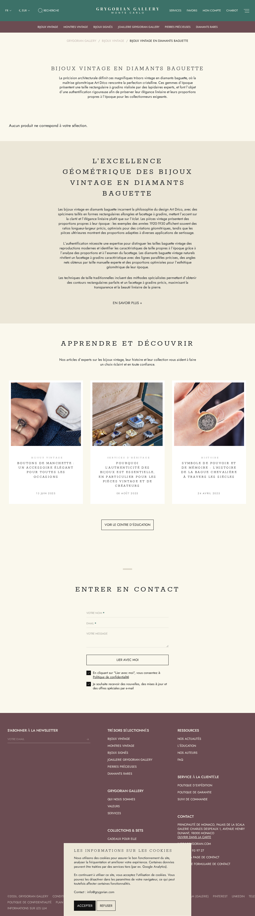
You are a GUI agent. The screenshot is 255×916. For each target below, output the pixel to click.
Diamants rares (207, 27)
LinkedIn (238, 896)
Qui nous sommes (121, 799)
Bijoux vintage (48, 27)
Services (175, 10)
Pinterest (220, 896)
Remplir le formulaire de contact (204, 864)
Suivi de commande (193, 799)
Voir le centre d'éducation (127, 524)
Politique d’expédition (195, 785)
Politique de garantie (195, 792)
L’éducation (187, 746)
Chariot (232, 10)
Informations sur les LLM (27, 908)
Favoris (192, 10)
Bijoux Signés (103, 27)
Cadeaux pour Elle (122, 839)
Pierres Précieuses (178, 27)
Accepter (84, 905)
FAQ (180, 759)
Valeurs (114, 806)
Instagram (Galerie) (193, 896)
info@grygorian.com (194, 844)
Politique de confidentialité (111, 677)
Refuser (106, 905)
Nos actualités (189, 739)
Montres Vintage (76, 27)
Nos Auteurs (187, 753)
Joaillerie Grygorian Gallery (138, 27)
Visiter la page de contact (198, 857)
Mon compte (212, 10)
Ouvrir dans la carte (194, 837)
